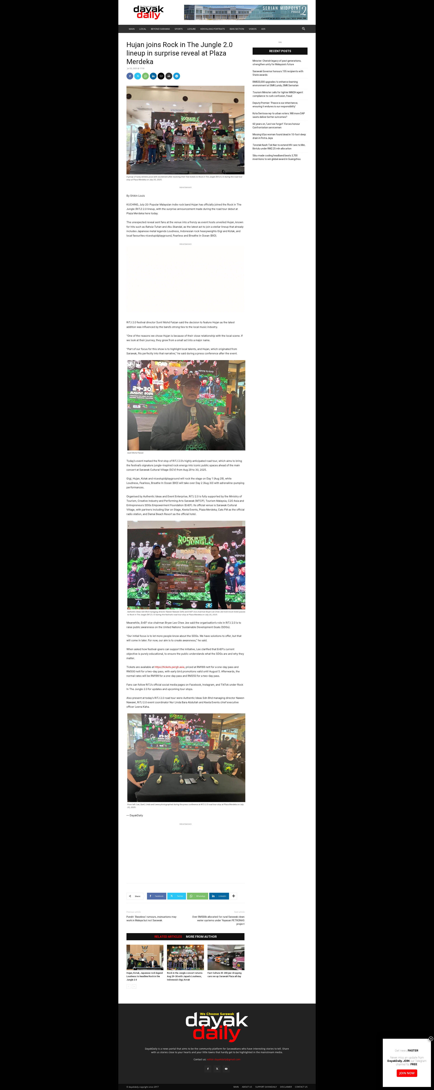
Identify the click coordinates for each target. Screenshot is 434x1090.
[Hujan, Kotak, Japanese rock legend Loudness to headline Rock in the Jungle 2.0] (144, 957)
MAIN (132, 28)
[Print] (168, 76)
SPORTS (179, 28)
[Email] (161, 76)
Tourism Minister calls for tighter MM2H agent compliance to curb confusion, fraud (278, 94)
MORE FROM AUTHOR (201, 936)
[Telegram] (176, 76)
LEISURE (191, 28)
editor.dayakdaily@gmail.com (223, 1059)
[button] (303, 29)
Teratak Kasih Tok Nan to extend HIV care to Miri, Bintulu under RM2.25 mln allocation (279, 147)
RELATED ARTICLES (168, 936)
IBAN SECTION (237, 28)
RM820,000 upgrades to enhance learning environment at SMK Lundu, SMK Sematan (276, 83)
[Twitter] (137, 76)
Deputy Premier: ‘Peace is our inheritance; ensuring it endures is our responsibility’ (275, 105)
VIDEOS (253, 28)
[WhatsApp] (145, 76)
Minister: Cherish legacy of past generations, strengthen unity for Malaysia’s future (277, 62)
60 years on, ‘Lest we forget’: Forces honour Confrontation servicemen (276, 126)
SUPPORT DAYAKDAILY (266, 1086)
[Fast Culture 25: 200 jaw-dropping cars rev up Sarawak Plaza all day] (226, 957)
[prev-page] (128, 986)
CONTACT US (301, 1086)
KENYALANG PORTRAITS (212, 28)
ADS (263, 28)
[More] (233, 896)
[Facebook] (129, 76)
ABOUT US (247, 1086)
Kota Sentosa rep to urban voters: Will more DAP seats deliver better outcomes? (279, 115)
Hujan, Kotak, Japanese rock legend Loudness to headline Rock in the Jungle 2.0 (144, 976)
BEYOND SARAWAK (160, 28)
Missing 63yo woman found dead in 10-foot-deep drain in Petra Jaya (279, 136)
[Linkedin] (153, 76)
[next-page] (134, 986)
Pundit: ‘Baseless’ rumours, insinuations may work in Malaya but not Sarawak (151, 918)
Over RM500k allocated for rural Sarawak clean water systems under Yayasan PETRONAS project (218, 920)
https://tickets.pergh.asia (169, 667)
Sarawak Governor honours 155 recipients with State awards (278, 73)
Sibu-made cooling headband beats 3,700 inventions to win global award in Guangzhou (277, 157)
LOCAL (142, 28)
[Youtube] (226, 1069)
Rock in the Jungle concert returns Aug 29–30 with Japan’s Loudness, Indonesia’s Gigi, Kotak (184, 976)
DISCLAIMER (286, 1086)
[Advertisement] (185, 851)
